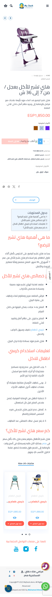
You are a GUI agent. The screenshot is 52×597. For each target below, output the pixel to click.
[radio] (47, 128)
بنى (37, 171)
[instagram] (14, 572)
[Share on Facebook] (19, 186)
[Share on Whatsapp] (4, 186)
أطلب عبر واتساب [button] (27, 141)
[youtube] (10, 576)
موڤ (46, 171)
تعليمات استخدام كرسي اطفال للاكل (29, 224)
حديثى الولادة (38, 75)
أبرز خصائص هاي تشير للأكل (33, 220)
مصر (45, 443)
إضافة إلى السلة (15, 141)
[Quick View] (37, 517)
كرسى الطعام (45, 79)
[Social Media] (14, 576)
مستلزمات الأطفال (24, 159)
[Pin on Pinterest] (9, 186)
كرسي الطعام (37, 329)
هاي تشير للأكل (12, 159)
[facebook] (10, 572)
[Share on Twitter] (14, 186)
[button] (47, 5)
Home (48, 75)
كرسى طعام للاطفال (37, 159)
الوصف (32, 200)
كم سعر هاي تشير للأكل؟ (34, 227)
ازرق (41, 171)
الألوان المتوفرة (44, 123)
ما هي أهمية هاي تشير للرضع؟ (31, 216)
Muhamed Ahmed (35, 590)
